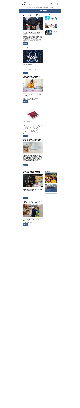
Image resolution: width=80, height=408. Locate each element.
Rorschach (44, 7)
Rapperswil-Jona (40, 7)
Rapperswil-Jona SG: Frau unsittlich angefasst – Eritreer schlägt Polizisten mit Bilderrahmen (32, 15)
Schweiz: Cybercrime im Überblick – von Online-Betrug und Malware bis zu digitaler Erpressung (32, 48)
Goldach (32, 7)
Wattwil (51, 7)
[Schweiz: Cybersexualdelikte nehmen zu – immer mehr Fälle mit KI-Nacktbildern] (33, 85)
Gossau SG (35, 7)
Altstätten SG (29, 7)
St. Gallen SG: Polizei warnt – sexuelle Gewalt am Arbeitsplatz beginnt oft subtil (32, 202)
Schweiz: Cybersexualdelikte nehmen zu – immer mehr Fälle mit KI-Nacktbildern (31, 77)
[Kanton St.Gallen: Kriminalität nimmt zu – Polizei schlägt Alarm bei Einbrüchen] (33, 113)
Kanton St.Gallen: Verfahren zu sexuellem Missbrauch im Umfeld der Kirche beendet (31, 172)
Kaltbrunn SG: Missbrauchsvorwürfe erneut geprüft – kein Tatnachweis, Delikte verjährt (32, 140)
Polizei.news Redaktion (29, 64)
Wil (52, 7)
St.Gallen (47, 7)
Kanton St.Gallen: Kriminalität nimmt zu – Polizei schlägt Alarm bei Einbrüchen (31, 106)
